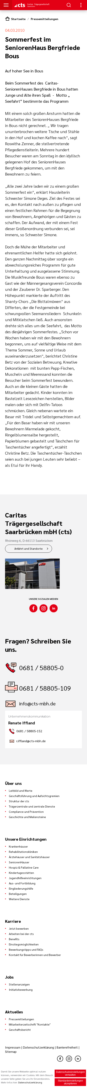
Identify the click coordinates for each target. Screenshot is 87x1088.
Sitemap (11, 1051)
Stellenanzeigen (19, 984)
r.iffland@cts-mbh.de (31, 741)
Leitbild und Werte (20, 790)
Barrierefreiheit (67, 1047)
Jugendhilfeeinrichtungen (25, 878)
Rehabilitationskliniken (23, 851)
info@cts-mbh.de (37, 703)
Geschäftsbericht (20, 1029)
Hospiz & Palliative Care (24, 867)
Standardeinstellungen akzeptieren (70, 1082)
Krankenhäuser (18, 846)
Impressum (13, 1047)
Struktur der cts (19, 801)
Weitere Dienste (19, 899)
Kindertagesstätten (21, 872)
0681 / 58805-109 (45, 688)
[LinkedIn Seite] (54, 608)
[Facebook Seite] (33, 608)
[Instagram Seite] (43, 608)
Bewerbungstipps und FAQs (26, 949)
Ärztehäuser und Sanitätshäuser (29, 857)
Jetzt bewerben (19, 928)
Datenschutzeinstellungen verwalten (70, 1073)
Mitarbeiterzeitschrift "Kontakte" (30, 1024)
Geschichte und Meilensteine (27, 817)
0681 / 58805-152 (29, 731)
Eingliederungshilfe (21, 888)
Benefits (14, 939)
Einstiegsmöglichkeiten (24, 944)
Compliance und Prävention (26, 811)
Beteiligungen (18, 893)
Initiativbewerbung (21, 989)
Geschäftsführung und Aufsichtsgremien (34, 796)
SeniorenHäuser (19, 862)
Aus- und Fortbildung (22, 883)
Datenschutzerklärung (38, 1047)
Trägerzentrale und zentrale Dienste (32, 806)
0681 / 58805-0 (41, 667)
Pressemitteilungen (44, 19)
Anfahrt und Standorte (28, 548)
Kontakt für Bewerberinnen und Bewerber (35, 955)
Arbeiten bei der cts (21, 934)
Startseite (18, 19)
